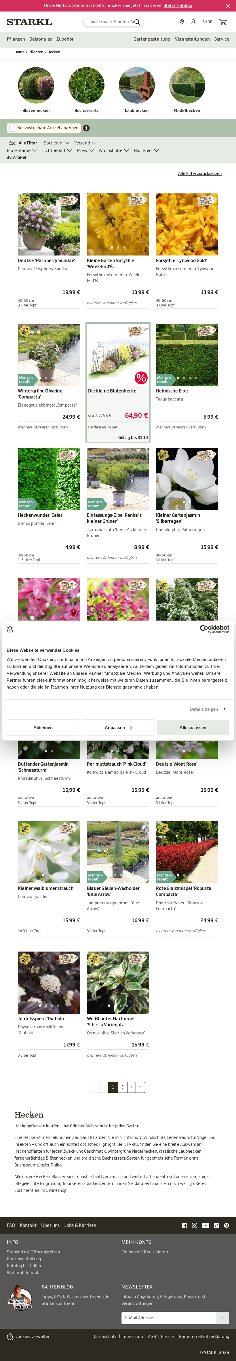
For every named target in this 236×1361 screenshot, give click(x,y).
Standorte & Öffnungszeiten (33, 1252)
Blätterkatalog (177, 5)
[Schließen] (227, 5)
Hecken (53, 52)
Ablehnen (43, 727)
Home (19, 52)
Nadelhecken (187, 110)
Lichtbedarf (53, 150)
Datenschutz (104, 1337)
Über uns (50, 1225)
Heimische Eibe (172, 391)
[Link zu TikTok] (216, 1225)
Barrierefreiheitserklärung (204, 1337)
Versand (82, 143)
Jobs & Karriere (80, 1225)
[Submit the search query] (137, 22)
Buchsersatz (86, 110)
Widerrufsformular (24, 1273)
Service (221, 39)
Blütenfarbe (19, 150)
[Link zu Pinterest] (226, 1225)
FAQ (11, 1225)
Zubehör (65, 39)
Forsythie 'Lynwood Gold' (181, 260)
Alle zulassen (193, 727)
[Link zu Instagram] (194, 1225)
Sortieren (53, 143)
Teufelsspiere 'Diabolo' (41, 1018)
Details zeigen (204, 709)
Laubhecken (137, 110)
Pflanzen (16, 39)
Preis (82, 150)
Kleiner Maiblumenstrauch (45, 888)
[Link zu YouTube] (206, 1225)
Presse (167, 1337)
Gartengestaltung (152, 39)
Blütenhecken (36, 110)
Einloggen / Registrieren (144, 1252)
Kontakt (28, 1225)
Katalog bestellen (24, 1266)
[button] (25, 143)
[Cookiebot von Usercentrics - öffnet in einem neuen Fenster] (204, 629)
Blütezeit (143, 150)
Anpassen (115, 727)
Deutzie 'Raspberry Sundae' (46, 260)
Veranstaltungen (192, 39)
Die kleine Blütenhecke (112, 391)
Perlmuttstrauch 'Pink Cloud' (116, 764)
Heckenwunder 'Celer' (40, 515)
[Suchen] (222, 1318)
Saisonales (41, 39)
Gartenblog (57, 1287)
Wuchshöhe (110, 150)
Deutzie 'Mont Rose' (176, 764)
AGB (152, 1337)
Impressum (132, 1337)
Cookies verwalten (33, 1337)
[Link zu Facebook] (184, 1225)
